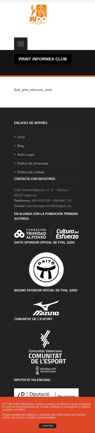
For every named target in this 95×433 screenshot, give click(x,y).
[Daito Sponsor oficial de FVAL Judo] (46, 269)
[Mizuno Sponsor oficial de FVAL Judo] (46, 308)
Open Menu (20, 43)
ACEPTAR (47, 425)
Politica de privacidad (32, 163)
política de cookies (14, 417)
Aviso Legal (25, 154)
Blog (20, 146)
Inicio (21, 137)
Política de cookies (31, 172)
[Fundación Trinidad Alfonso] (46, 233)
